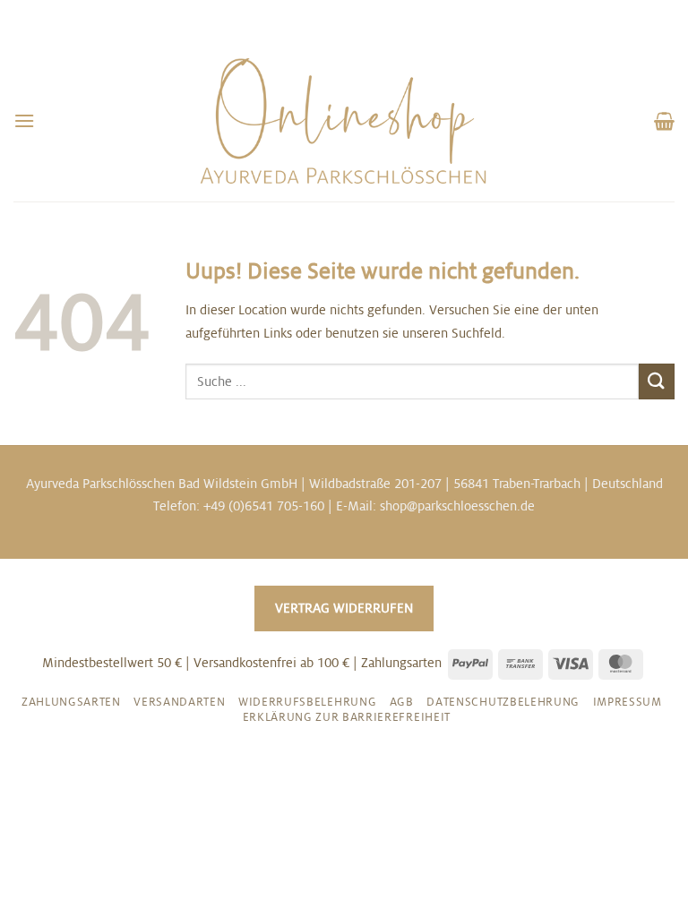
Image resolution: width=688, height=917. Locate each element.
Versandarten (179, 702)
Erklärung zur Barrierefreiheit (347, 717)
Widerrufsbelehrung (307, 702)
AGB (402, 702)
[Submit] (657, 381)
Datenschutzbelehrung (503, 702)
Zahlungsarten (71, 702)
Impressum (627, 702)
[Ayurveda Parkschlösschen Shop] (344, 120)
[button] (24, 120)
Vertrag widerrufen (344, 608)
